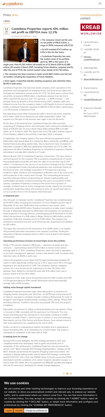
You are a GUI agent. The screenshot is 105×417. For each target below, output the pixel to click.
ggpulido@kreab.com (93, 100)
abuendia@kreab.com (93, 79)
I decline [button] (18, 410)
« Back (6, 21)
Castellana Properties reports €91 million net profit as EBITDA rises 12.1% (39, 30)
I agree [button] (8, 410)
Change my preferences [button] (36, 410)
